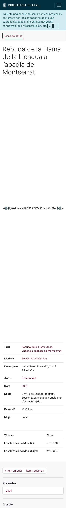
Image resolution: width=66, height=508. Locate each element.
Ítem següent (35, 470)
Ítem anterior (13, 470)
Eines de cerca (13, 35)
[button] (7, 208)
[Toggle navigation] (58, 5)
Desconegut (29, 378)
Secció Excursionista (34, 358)
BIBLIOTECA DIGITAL (22, 5)
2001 (25, 385)
